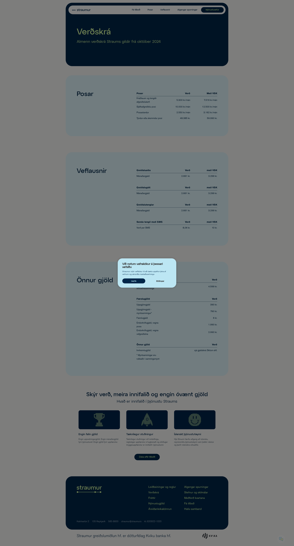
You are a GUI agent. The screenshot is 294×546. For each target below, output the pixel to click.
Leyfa (133, 281)
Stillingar (160, 281)
